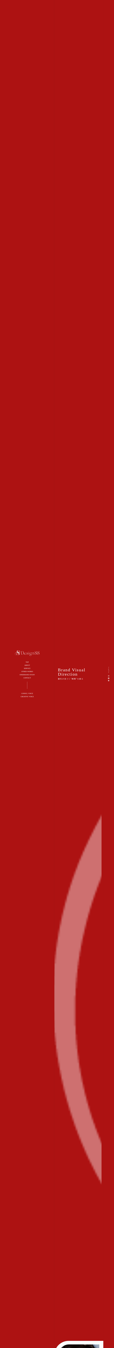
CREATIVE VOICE (27, 696)
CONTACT (27, 678)
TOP (27, 662)
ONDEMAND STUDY (27, 675)
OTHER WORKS (27, 671)
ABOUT (27, 665)
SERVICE (27, 668)
